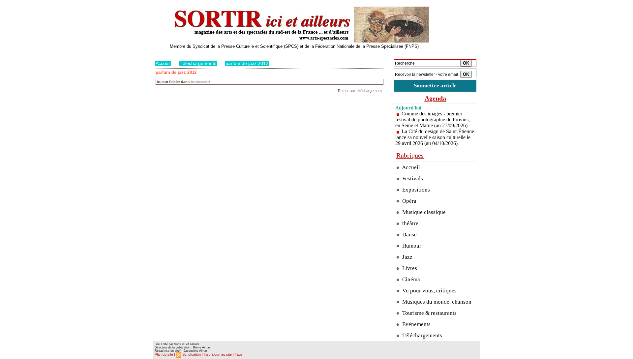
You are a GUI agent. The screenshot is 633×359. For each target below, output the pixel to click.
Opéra (408, 201)
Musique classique (423, 212)
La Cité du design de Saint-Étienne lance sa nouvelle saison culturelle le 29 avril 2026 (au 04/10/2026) (434, 137)
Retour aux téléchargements (360, 91)
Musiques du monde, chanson (436, 302)
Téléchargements (198, 63)
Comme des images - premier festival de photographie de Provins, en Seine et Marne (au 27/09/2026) (432, 119)
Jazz (406, 257)
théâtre (409, 223)
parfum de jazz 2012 (247, 63)
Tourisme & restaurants (429, 313)
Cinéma (410, 279)
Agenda (435, 98)
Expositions (415, 190)
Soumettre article (435, 85)
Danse (409, 234)
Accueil (163, 63)
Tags (239, 354)
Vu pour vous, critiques (429, 290)
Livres (409, 268)
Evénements (416, 324)
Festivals (412, 178)
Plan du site (164, 354)
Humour (411, 246)
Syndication (191, 354)
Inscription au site (218, 354)
